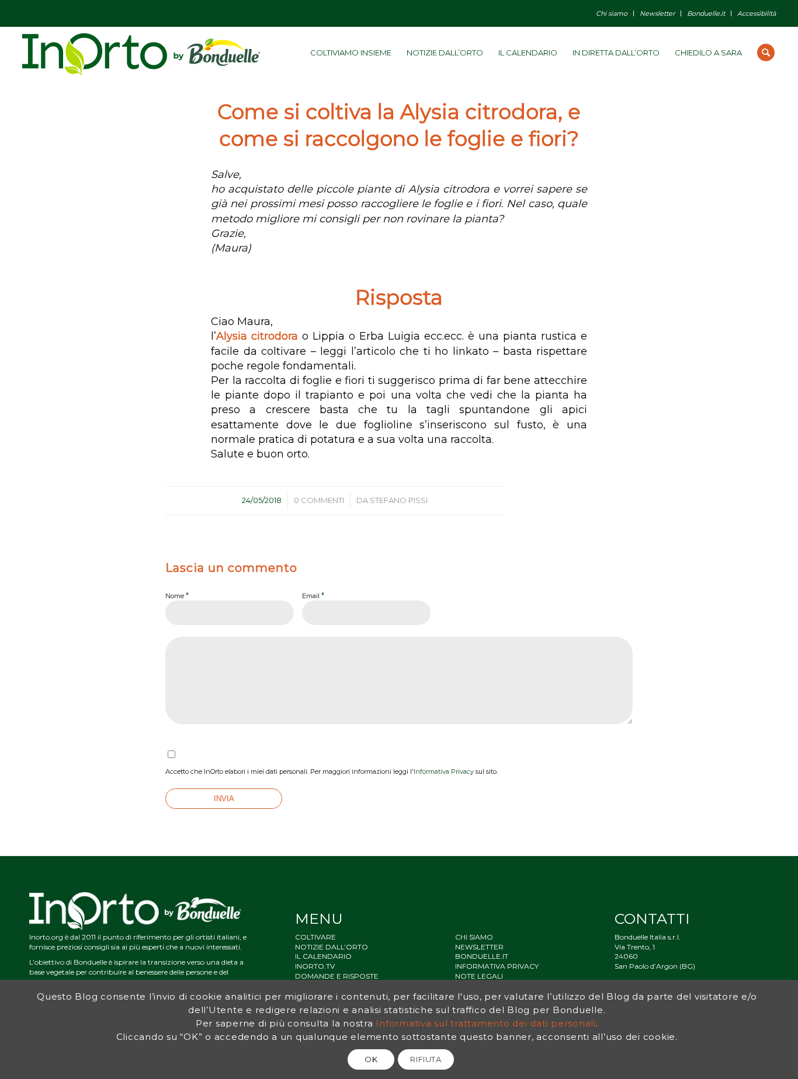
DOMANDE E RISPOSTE (337, 976)
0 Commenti (319, 500)
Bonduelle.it (706, 13)
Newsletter (657, 13)
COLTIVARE (315, 937)
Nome (177, 595)
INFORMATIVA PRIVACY (497, 966)
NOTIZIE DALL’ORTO (331, 946)
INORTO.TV (315, 966)
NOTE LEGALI (479, 976)
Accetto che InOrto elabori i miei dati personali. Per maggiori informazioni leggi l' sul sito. (331, 771)
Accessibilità (756, 13)
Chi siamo (611, 13)
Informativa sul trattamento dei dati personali (486, 1022)
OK (371, 1059)
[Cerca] (766, 52)
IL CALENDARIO (323, 956)
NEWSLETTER (479, 946)
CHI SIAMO (474, 937)
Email (313, 595)
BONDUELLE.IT (481, 956)
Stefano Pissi (399, 500)
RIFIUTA (426, 1059)
